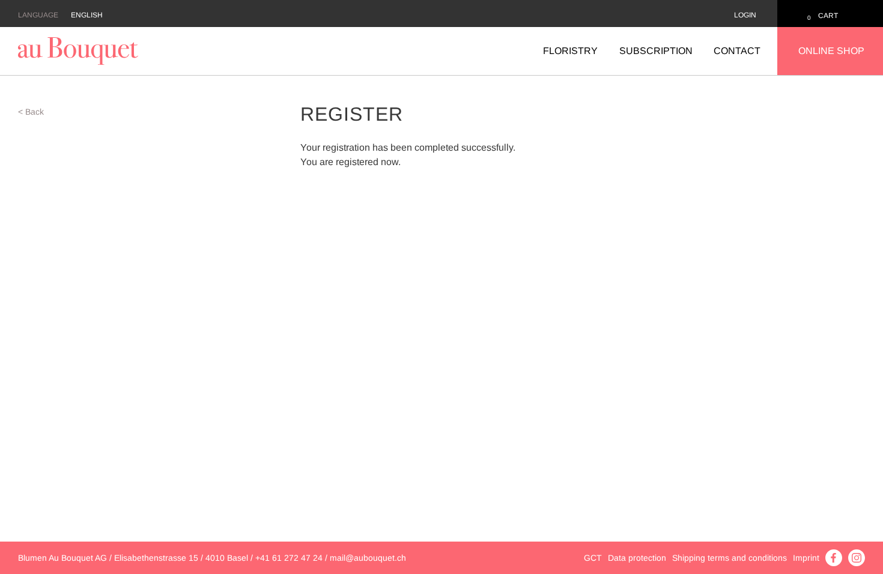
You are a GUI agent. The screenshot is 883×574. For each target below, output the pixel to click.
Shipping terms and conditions (729, 558)
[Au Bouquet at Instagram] (856, 557)
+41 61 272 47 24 (289, 558)
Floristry (570, 51)
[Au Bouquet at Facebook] (833, 557)
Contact (737, 51)
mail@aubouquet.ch (368, 558)
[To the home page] (78, 50)
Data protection (637, 558)
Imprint (806, 558)
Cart (828, 15)
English (87, 15)
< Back (31, 111)
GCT (593, 558)
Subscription (656, 51)
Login (745, 15)
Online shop (831, 51)
